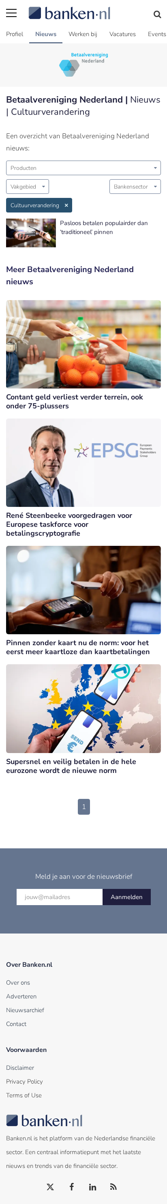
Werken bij (83, 34)
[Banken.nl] (94, 8)
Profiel (14, 34)
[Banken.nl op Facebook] (71, 1187)
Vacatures (122, 34)
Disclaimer (20, 1068)
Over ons (18, 983)
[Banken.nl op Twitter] (50, 1187)
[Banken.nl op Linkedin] (92, 1187)
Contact (16, 1024)
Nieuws (45, 34)
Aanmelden (127, 897)
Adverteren (21, 996)
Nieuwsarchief (25, 1010)
